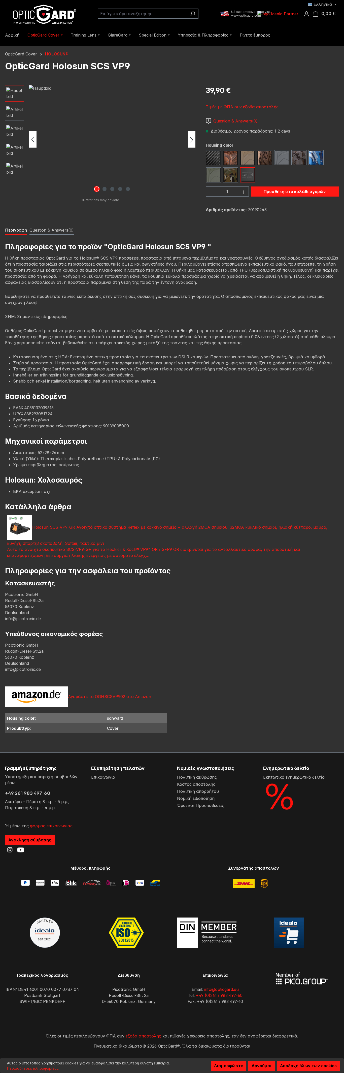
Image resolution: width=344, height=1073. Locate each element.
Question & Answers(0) (235, 120)
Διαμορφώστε (228, 1065)
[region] (100, 139)
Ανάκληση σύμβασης (29, 839)
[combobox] (142, 14)
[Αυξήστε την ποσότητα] (243, 191)
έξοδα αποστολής (143, 1035)
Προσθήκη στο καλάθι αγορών (295, 191)
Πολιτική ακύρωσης (197, 777)
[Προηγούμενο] (33, 139)
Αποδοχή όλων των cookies (308, 1065)
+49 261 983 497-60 (27, 793)
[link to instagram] (10, 850)
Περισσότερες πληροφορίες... (33, 1068)
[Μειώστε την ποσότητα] (211, 191)
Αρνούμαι (261, 1065)
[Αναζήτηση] (192, 14)
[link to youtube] (20, 850)
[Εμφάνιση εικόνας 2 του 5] (104, 189)
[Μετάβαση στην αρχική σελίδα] (43, 13)
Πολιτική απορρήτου (198, 791)
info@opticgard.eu (221, 989)
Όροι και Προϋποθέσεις (200, 805)
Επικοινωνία (103, 777)
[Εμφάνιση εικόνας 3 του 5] (112, 189)
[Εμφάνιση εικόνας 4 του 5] (120, 189)
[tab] (16, 230)
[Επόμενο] (191, 139)
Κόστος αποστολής (196, 784)
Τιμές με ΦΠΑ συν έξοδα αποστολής (242, 106)
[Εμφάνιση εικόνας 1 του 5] (97, 189)
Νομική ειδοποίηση (196, 798)
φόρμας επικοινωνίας (51, 825)
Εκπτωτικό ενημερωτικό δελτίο (294, 777)
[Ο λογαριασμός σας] (308, 14)
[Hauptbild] (112, 139)
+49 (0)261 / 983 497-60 (219, 995)
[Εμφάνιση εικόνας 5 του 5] (128, 189)
